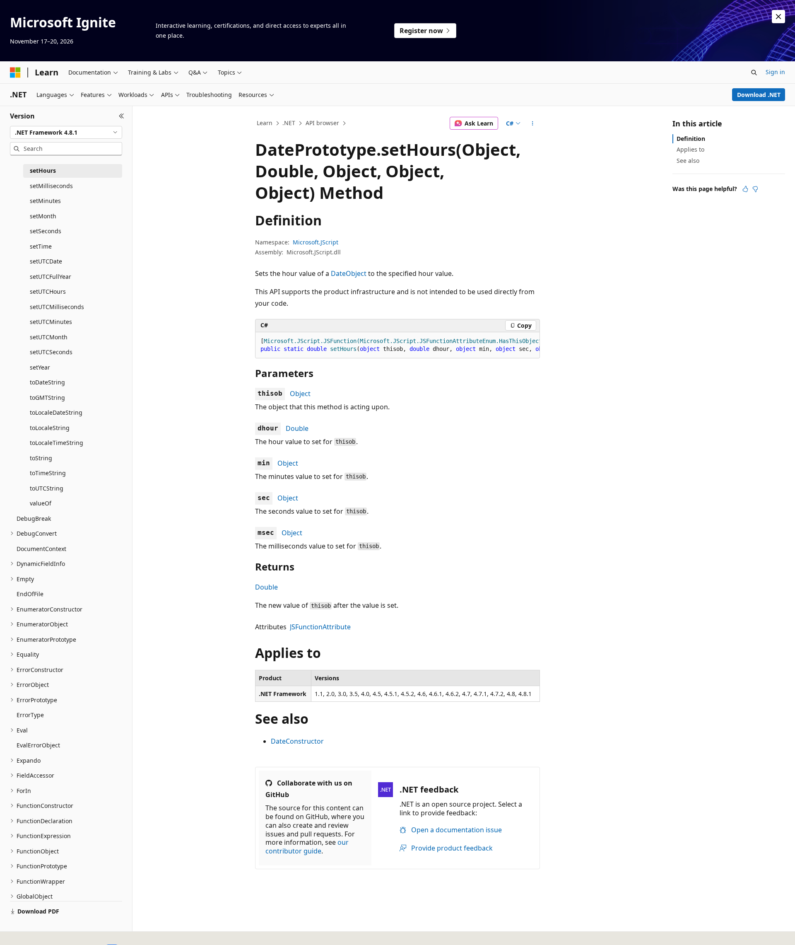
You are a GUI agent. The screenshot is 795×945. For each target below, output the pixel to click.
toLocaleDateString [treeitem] (56, 412)
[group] (397, 345)
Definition (691, 139)
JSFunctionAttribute (320, 626)
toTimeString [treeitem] (48, 473)
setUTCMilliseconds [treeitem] (57, 307)
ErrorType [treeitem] (30, 715)
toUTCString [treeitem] (46, 488)
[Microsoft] (15, 72)
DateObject (348, 273)
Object (300, 393)
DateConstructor (297, 741)
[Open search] (754, 72)
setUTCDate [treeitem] (46, 261)
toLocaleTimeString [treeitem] (56, 443)
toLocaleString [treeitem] (50, 428)
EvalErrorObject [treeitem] (38, 745)
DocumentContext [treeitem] (41, 549)
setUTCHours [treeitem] (48, 291)
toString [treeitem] (41, 458)
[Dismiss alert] (778, 16)
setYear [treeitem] (40, 367)
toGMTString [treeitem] (47, 397)
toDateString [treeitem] (47, 382)
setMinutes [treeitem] (45, 201)
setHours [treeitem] (43, 170)
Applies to (690, 149)
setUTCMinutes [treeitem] (51, 322)
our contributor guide (307, 847)
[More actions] (532, 123)
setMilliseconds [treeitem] (51, 186)
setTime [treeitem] (41, 246)
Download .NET (759, 95)
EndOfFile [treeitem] (30, 594)
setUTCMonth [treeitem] (48, 337)
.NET (288, 123)
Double (297, 428)
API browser (322, 123)
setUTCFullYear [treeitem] (50, 276)
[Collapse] (121, 116)
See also (688, 160)
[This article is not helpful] (755, 189)
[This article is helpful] (745, 189)
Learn (264, 123)
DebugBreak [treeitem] (34, 518)
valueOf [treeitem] (40, 503)
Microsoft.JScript (315, 242)
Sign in (775, 72)
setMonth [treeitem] (43, 216)
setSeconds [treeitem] (45, 231)
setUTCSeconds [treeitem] (51, 352)
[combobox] (66, 132)
